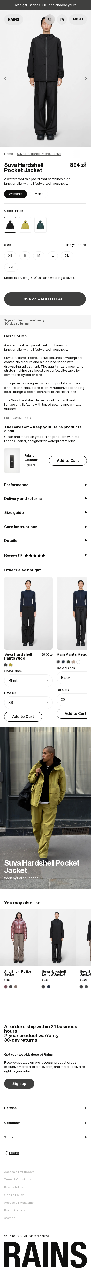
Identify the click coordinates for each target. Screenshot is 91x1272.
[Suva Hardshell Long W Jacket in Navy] (48, 986)
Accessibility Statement (20, 1202)
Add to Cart (68, 460)
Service (45, 1108)
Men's (39, 194)
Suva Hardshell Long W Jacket (54, 973)
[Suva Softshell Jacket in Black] (81, 986)
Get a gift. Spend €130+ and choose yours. (45, 5)
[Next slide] (81, 78)
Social (45, 1137)
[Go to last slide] (9, 78)
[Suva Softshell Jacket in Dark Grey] (86, 986)
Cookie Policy (14, 1194)
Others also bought (45, 570)
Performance (45, 485)
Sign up (19, 1083)
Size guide (45, 512)
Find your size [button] (75, 245)
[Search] (50, 19)
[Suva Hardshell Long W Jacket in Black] (57, 937)
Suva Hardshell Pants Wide (18, 656)
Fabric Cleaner (31, 457)
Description (45, 336)
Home (8, 154)
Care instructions (45, 527)
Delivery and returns (45, 498)
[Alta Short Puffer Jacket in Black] (10, 986)
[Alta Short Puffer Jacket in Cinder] (15, 986)
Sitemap (9, 1217)
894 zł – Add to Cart (45, 299)
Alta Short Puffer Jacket (17, 973)
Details (45, 540)
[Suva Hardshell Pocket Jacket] (45, 808)
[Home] (13, 19)
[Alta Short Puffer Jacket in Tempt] (19, 937)
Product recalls (14, 1210)
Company (45, 1123)
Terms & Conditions (18, 1179)
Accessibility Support (19, 1171)
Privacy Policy (13, 1187)
